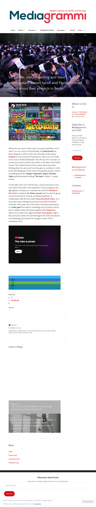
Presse (80, 30)
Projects (20, 30)
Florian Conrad (50, 331)
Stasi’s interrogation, (44, 213)
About (13, 30)
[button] (13, 277)
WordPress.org (14, 463)
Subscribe (77, 158)
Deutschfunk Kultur (36, 331)
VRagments (51, 210)
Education (31, 30)
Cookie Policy (37, 504)
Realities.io (13, 157)
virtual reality (24, 332)
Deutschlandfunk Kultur (45, 199)
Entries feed (13, 455)
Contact (72, 30)
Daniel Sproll (22, 331)
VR (31, 332)
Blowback (13, 331)
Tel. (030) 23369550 (79, 114)
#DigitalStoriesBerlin (47, 30)
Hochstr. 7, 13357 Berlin (79, 112)
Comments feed (14, 459)
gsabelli (14, 325)
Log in (11, 451)
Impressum (61, 30)
